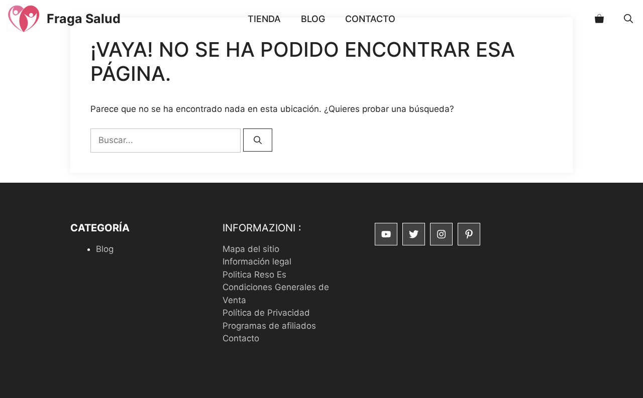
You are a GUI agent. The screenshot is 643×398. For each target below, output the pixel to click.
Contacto (370, 19)
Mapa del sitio (251, 249)
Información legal (257, 261)
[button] (628, 19)
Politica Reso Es (254, 275)
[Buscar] (257, 140)
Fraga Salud (84, 18)
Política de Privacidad (266, 313)
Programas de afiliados (269, 326)
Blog (313, 19)
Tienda (264, 19)
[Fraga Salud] (23, 19)
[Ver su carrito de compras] (599, 19)
